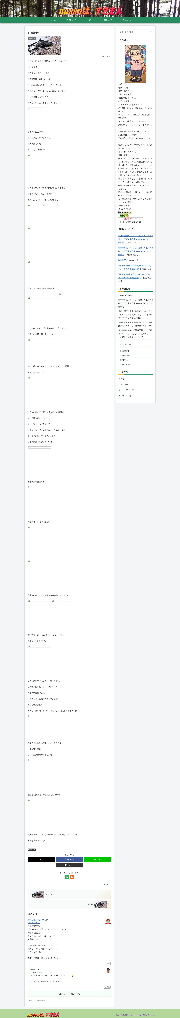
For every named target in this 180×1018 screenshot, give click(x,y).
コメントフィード (126, 390)
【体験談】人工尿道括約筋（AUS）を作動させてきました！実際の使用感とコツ (135, 324)
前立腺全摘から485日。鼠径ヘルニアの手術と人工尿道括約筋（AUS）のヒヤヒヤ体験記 (135, 239)
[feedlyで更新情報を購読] (67, 877)
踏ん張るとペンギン (36, 920)
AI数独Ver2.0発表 (125, 295)
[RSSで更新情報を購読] (72, 877)
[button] (69, 865)
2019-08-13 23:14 (34, 923)
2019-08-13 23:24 (36, 972)
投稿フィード (124, 384)
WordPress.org (125, 396)
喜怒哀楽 (32, 850)
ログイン (122, 379)
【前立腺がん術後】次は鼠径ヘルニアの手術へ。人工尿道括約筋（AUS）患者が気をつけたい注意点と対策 (135, 314)
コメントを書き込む (69, 994)
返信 (108, 964)
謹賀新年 (122, 260)
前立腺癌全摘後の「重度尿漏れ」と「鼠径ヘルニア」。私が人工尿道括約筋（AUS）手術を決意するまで (135, 333)
